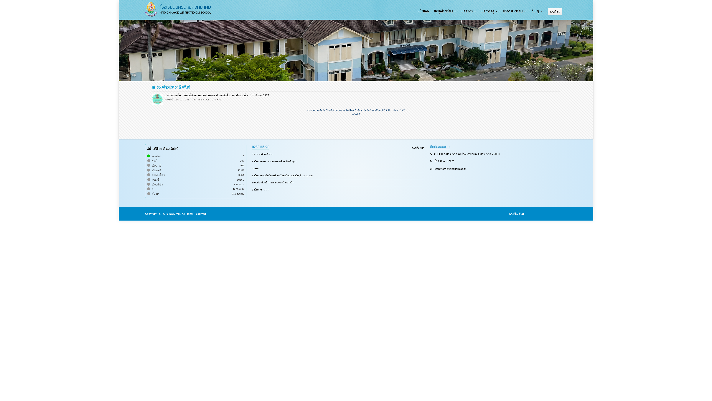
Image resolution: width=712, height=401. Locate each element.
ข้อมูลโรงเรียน (443, 11)
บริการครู (488, 11)
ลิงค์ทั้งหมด (418, 148)
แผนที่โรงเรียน (516, 213)
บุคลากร (467, 11)
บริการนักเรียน (513, 11)
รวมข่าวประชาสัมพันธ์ (172, 87)
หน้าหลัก (423, 11)
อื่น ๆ (535, 11)
